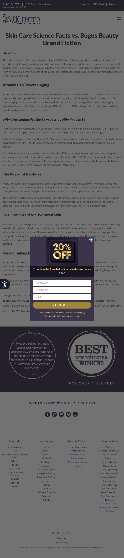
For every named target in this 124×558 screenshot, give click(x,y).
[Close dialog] (91, 239)
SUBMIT (62, 305)
